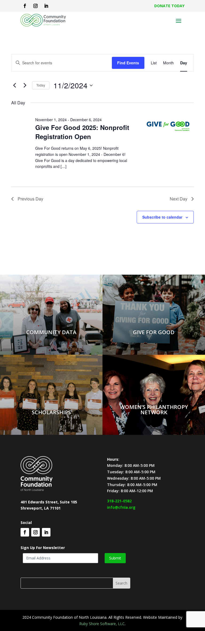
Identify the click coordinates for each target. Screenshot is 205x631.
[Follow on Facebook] (25, 6)
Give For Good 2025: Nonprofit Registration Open (82, 132)
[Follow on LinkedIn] (46, 6)
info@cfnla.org (121, 507)
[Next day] (25, 85)
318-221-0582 (119, 500)
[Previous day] (14, 85)
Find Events (128, 62)
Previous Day (30, 199)
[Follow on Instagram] (35, 6)
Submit (115, 558)
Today (40, 85)
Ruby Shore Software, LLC (102, 623)
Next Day (178, 199)
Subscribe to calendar (162, 217)
